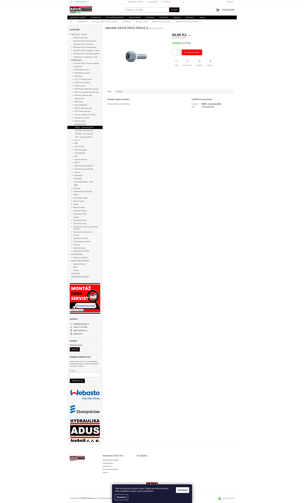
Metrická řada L (80, 121)
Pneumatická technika (81, 241)
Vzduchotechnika (79, 220)
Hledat (174, 10)
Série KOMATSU (81, 105)
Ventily (75, 204)
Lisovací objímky (81, 159)
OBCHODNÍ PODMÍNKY (80, 277)
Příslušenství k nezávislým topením (86, 54)
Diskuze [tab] (119, 91)
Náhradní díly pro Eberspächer (85, 47)
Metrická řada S (80, 124)
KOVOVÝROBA (77, 254)
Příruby (76, 235)
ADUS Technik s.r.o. (80, 330)
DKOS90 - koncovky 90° (84, 134)
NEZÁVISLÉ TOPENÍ (135, 2)
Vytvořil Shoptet (228, 498)
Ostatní (76, 217)
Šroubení (76, 188)
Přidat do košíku (193, 52)
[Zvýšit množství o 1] (180, 51)
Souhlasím (182, 490)
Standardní (78, 66)
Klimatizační (78, 175)
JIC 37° (77, 140)
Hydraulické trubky (80, 198)
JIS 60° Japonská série (83, 108)
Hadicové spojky (81, 150)
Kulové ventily (78, 201)
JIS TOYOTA (79, 147)
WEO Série (79, 102)
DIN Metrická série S (82, 73)
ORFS (77, 163)
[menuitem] (77, 17)
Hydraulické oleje (79, 214)
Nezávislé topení (76, 345)
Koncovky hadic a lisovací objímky (86, 63)
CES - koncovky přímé (83, 137)
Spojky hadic (79, 98)
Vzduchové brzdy (79, 223)
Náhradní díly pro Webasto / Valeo (86, 50)
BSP (76, 143)
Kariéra (105, 472)
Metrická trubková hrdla (83, 95)
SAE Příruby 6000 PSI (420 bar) (87, 92)
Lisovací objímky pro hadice (85, 114)
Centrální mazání (79, 211)
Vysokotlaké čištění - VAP (83, 182)
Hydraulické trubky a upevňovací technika (85, 228)
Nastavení (121, 497)
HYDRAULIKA (153, 2)
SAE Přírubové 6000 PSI (84, 169)
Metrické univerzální (82, 118)
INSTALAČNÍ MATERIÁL (80, 261)
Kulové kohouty (79, 264)
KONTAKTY (167, 2)
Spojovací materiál (80, 257)
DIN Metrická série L (82, 70)
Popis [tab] (109, 91)
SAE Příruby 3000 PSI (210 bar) (87, 89)
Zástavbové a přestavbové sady (85, 57)
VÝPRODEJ (75, 274)
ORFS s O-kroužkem (82, 82)
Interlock (77, 172)
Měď (75, 267)
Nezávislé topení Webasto (83, 44)
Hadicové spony (79, 248)
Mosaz (75, 270)
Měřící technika (79, 207)
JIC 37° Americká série (83, 79)
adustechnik (77, 334)
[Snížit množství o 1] (180, 53)
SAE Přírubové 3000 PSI (84, 166)
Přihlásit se (77, 381)
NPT (76, 156)
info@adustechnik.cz (81, 324)
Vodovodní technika (80, 238)
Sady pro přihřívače (80, 38)
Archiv (75, 349)
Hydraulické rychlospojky (82, 191)
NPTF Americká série (83, 111)
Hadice (76, 195)
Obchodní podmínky (110, 469)
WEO (76, 185)
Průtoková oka (80, 86)
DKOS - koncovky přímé (84, 127)
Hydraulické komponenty (82, 232)
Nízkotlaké (78, 179)
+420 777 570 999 (80, 327)
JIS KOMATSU (80, 153)
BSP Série (78, 76)
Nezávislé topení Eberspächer (84, 41)
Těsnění (76, 245)
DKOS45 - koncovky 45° (84, 131)
